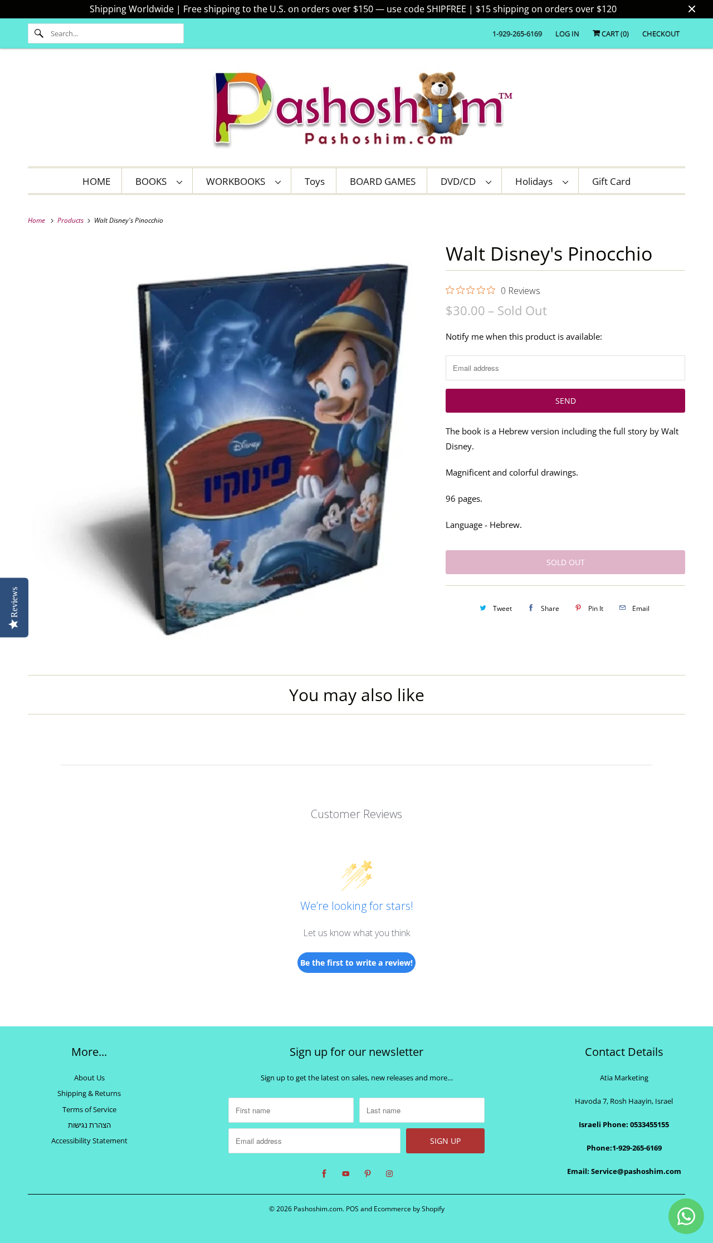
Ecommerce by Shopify (409, 1208)
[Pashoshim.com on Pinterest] (367, 1174)
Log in (567, 33)
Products (71, 220)
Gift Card (611, 181)
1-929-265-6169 (517, 33)
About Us (89, 1078)
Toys (315, 181)
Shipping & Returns (89, 1093)
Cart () (614, 33)
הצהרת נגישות (89, 1125)
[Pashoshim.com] (356, 110)
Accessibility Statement (89, 1141)
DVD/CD (460, 181)
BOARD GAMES (383, 181)
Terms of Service (89, 1109)
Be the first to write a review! (356, 962)
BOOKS (153, 181)
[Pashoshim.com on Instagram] (389, 1174)
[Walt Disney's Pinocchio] (231, 449)
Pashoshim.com (318, 1208)
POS (352, 1208)
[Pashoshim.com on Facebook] (324, 1174)
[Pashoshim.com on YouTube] (346, 1174)
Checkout (661, 33)
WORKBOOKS (238, 181)
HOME (96, 181)
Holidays (536, 181)
